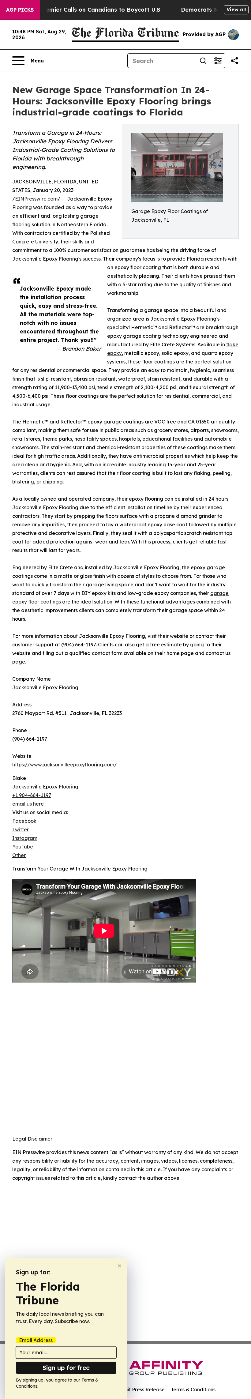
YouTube (22, 847)
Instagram (24, 838)
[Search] (203, 61)
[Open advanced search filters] (217, 61)
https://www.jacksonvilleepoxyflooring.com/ (64, 765)
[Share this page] (234, 61)
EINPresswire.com (36, 199)
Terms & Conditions (193, 1389)
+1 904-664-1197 (31, 795)
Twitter (20, 829)
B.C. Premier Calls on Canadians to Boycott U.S (94, 9)
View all (236, 9)
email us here (28, 804)
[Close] (119, 1266)
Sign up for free (66, 1367)
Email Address (36, 1340)
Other (19, 855)
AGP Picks (20, 10)
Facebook (24, 821)
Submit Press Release (139, 1389)
